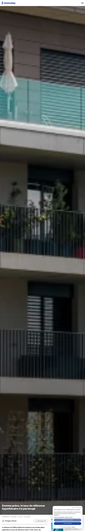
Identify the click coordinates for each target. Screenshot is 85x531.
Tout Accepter (67, 523)
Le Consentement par (68, 527)
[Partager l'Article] (3, 521)
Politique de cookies (68, 517)
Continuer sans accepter (76, 507)
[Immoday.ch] (8, 3)
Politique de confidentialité (59, 517)
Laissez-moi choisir (67, 520)
